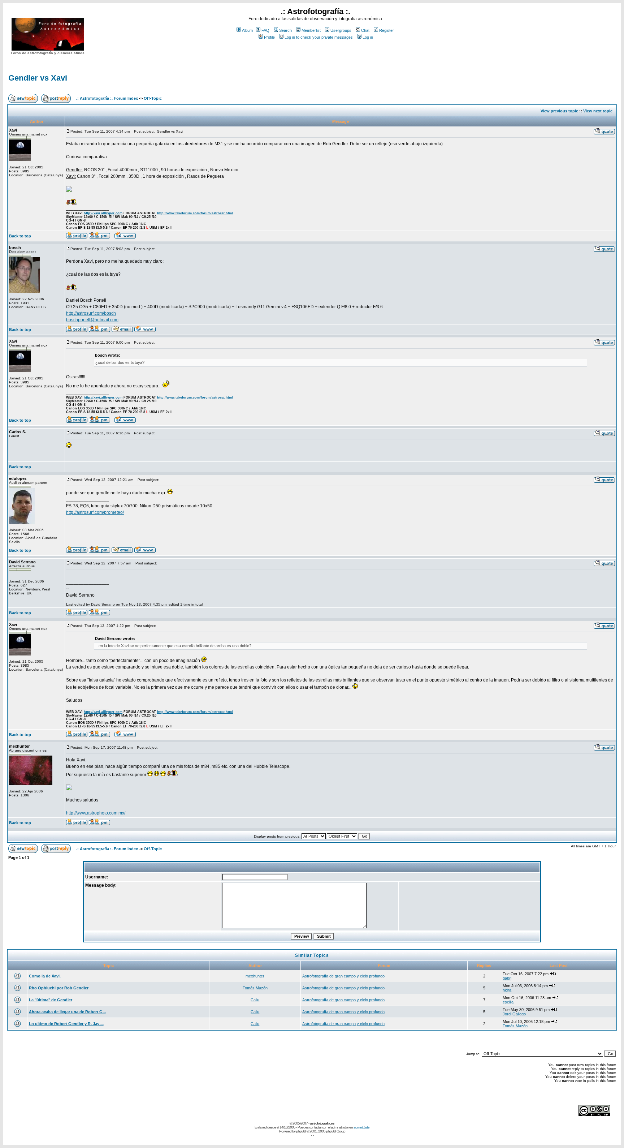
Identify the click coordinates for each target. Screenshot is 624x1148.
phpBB (301, 1131)
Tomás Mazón (255, 988)
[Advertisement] (315, 54)
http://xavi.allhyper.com (103, 213)
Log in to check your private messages (319, 37)
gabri (507, 978)
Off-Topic (153, 98)
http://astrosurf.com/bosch (91, 313)
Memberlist (311, 30)
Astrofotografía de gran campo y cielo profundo (343, 976)
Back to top (20, 236)
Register (386, 30)
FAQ (265, 30)
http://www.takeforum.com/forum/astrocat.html (195, 213)
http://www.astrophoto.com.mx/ (95, 813)
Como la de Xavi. (45, 976)
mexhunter (255, 976)
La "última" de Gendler (50, 1000)
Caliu (255, 1000)
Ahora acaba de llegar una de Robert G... (67, 1012)
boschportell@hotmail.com (92, 319)
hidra (507, 990)
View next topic (597, 111)
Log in (368, 37)
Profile (269, 37)
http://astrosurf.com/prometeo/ (95, 512)
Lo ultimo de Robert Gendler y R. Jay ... (66, 1024)
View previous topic (559, 111)
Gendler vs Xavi (37, 77)
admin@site (361, 1127)
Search (285, 30)
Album (247, 30)
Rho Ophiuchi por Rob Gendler (58, 988)
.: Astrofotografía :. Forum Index (107, 98)
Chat (365, 30)
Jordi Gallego (514, 1014)
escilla (508, 1002)
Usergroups (340, 30)
